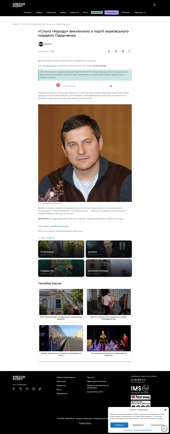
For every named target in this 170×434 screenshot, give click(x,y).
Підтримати (111, 12)
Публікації (51, 12)
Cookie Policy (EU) (95, 392)
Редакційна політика (96, 381)
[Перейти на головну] (19, 5)
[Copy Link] (129, 51)
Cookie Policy (128, 430)
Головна (27, 12)
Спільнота (97, 12)
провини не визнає (59, 226)
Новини (38, 12)
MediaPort (16, 24)
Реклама (126, 12)
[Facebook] (109, 51)
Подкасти (74, 12)
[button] (165, 410)
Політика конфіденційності (143, 430)
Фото (85, 12)
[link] (14, 389)
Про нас (90, 377)
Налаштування (157, 425)
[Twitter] (116, 51)
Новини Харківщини (66, 377)
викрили (42, 95)
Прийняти (119, 425)
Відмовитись (138, 425)
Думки (63, 12)
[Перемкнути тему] (164, 428)
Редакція (138, 12)
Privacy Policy (85, 423)
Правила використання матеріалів (98, 387)
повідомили (51, 66)
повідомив (57, 219)
